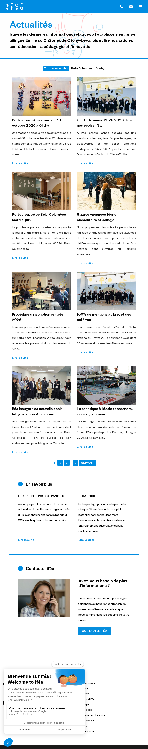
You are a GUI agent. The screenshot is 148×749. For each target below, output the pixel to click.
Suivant (87, 463)
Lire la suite (20, 163)
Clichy (100, 69)
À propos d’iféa (86, 699)
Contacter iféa (94, 631)
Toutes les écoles (56, 69)
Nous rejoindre (85, 731)
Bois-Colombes (81, 69)
